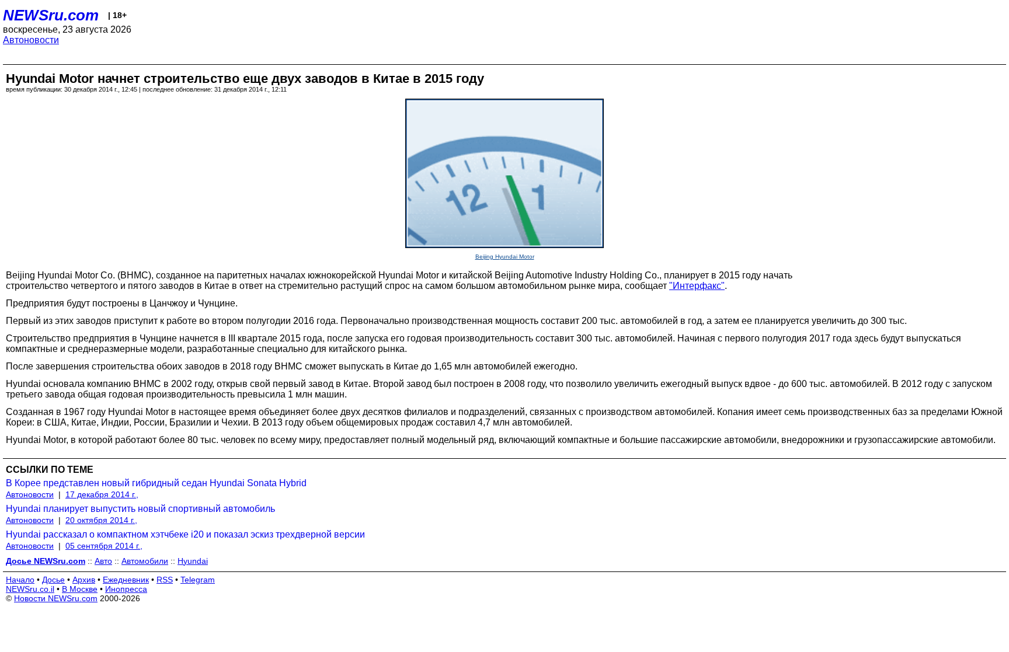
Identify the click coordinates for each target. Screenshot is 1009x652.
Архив (83, 579)
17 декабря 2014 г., (101, 494)
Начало (20, 579)
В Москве (80, 589)
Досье (53, 579)
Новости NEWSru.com (56, 598)
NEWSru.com (51, 15)
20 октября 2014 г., (101, 520)
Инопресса (126, 589)
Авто (103, 561)
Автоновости (31, 40)
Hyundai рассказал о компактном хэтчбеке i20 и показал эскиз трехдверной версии (185, 534)
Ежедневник (126, 579)
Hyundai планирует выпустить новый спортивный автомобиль (140, 509)
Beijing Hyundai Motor (504, 256)
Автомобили (144, 561)
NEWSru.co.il (30, 589)
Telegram (197, 579)
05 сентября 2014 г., (103, 545)
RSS (164, 579)
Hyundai (193, 561)
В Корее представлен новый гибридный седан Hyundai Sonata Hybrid (156, 483)
